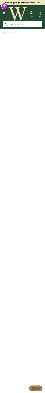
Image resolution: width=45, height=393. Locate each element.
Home (4, 33)
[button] (40, 13)
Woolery (12, 33)
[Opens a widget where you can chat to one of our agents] (35, 388)
